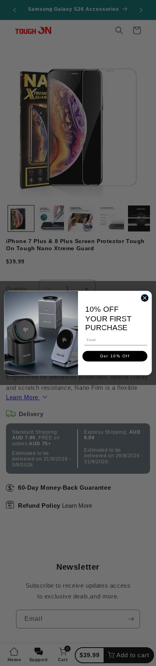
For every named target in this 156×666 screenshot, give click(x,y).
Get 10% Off (115, 356)
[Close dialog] (144, 297)
